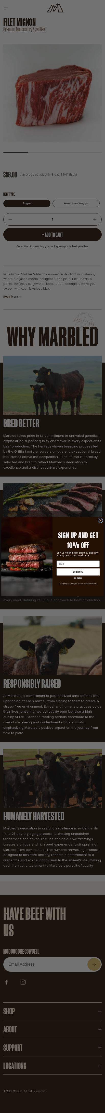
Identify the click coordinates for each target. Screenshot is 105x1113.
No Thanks (78, 578)
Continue (78, 571)
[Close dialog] (100, 520)
